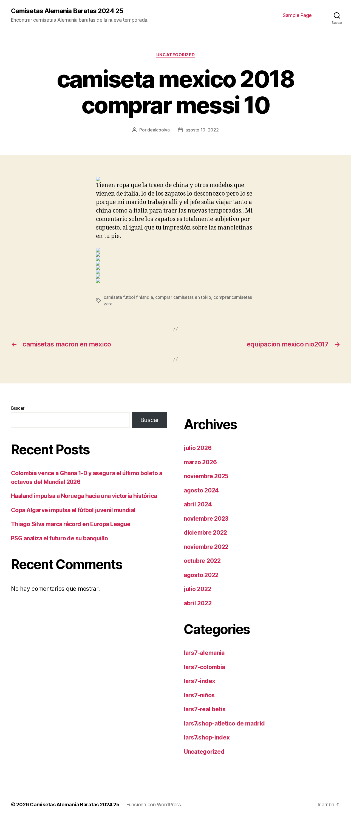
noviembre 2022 (206, 546)
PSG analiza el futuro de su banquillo (59, 538)
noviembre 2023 (206, 518)
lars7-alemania (204, 652)
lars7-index (199, 681)
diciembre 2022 (205, 532)
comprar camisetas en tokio (183, 297)
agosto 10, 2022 (202, 130)
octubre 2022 (202, 560)
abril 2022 (197, 603)
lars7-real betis (205, 709)
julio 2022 (197, 589)
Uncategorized (175, 54)
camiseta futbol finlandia (128, 297)
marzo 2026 (200, 462)
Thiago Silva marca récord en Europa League (71, 524)
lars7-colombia (204, 667)
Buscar (17, 408)
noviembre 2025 (206, 476)
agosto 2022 (201, 575)
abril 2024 (198, 504)
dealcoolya (158, 130)
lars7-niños (199, 695)
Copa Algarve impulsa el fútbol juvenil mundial (73, 510)
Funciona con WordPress (153, 804)
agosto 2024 (201, 490)
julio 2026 (197, 448)
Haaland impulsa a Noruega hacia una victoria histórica (84, 495)
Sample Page (297, 15)
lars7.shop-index (207, 737)
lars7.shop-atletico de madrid (224, 723)
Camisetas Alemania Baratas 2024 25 (67, 11)
